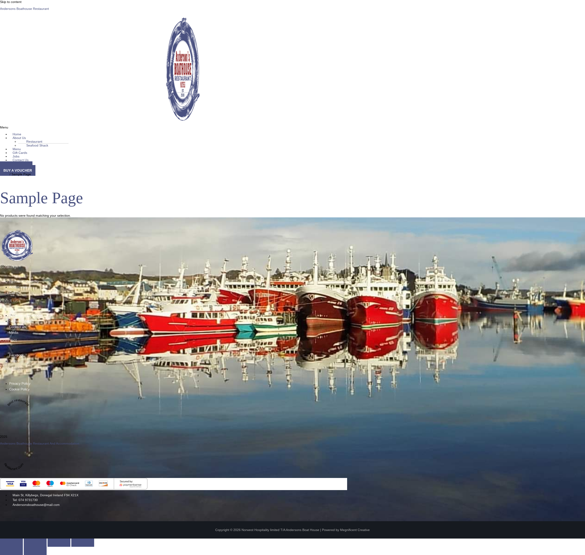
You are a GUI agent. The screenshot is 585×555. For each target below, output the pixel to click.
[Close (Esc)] (82, 543)
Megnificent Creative (355, 530)
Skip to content (10, 2)
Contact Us (21, 160)
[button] (201, 138)
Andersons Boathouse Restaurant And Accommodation (39, 443)
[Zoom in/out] (11, 543)
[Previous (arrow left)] (11, 551)
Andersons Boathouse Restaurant (24, 9)
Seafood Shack (37, 145)
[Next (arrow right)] (35, 551)
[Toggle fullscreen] (35, 543)
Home (4, 174)
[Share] (59, 543)
